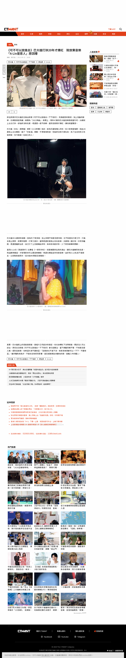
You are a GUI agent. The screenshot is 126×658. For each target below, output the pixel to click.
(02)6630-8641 (28, 433)
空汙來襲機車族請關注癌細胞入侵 (73, 506)
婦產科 (107, 111)
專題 (113, 34)
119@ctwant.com (54, 433)
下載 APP (111, 29)
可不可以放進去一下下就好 (25, 62)
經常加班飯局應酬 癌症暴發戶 (73, 465)
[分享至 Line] (4, 66)
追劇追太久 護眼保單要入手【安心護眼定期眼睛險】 (45, 527)
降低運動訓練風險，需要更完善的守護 (20, 506)
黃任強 (13, 57)
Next (4, 77)
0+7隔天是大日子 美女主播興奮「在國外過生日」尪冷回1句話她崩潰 (33, 369)
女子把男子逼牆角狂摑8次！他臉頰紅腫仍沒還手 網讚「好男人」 (46, 608)
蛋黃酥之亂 (101, 107)
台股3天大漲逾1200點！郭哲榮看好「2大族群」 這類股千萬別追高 (20, 608)
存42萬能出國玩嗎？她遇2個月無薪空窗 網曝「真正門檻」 (46, 547)
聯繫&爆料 (61, 631)
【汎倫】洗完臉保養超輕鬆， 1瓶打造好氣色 (46, 567)
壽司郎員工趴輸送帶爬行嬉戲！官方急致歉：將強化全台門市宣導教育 (20, 486)
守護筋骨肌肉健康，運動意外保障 (73, 547)
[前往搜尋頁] (120, 29)
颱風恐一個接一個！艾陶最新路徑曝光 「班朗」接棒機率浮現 (73, 527)
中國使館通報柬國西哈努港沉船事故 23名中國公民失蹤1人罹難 (34, 412)
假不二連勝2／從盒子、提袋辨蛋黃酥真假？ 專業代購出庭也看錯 (46, 466)
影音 (104, 34)
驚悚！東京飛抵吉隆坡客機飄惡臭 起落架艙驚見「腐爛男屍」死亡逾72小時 (73, 608)
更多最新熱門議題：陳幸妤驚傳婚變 (24, 418)
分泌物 (99, 111)
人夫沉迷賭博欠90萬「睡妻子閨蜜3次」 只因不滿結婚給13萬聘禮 (32, 380)
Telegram (81, 637)
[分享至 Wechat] (4, 73)
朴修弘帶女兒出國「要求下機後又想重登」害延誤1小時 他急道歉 (73, 486)
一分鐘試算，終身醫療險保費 (73, 587)
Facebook (48, 637)
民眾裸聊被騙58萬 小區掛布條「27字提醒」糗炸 (26, 377)
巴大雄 (10, 62)
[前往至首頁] (11, 29)
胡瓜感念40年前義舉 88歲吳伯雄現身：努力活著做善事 (73, 567)
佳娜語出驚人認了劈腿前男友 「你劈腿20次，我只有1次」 (32, 409)
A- (14, 112)
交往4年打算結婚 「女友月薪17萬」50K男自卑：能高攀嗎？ (30, 384)
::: (9, 37)
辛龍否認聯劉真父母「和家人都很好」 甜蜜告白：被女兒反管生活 (20, 567)
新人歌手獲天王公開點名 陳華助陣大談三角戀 (20, 547)
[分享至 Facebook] (4, 69)
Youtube (64, 637)
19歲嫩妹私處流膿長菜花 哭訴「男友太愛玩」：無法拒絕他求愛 (31, 373)
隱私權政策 (45, 655)
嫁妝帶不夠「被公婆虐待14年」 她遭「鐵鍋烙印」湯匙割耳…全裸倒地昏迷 (38, 406)
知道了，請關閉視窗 (116, 650)
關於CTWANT (41, 631)
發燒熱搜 (99, 631)
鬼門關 (110, 107)
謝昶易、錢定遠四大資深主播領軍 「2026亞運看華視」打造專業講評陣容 (20, 466)
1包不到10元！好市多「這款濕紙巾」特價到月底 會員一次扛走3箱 (46, 506)
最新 (22, 34)
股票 (92, 111)
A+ (9, 112)
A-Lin (48, 62)
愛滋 (92, 107)
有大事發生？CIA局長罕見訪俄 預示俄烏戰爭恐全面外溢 (20, 527)
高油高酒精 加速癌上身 (43, 485)
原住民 (40, 62)
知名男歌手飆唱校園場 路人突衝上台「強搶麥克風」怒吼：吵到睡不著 (37, 415)
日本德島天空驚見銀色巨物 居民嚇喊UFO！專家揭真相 (46, 588)
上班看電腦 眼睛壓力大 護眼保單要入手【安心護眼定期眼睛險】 (34, 424)
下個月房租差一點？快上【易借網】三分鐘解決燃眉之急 (20, 588)
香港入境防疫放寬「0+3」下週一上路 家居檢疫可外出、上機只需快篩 (37, 421)
